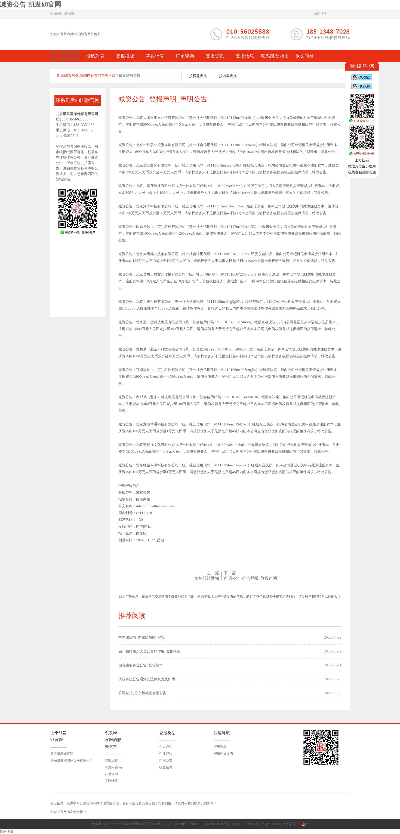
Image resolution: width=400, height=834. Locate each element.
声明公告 (165, 760)
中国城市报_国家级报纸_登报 (141, 637)
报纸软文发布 (223, 754)
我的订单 (320, 13)
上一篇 (213, 573)
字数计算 (111, 781)
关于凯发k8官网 (61, 754)
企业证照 (165, 754)
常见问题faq (113, 767)
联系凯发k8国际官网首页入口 (71, 760)
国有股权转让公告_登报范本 (140, 665)
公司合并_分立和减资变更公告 (142, 693)
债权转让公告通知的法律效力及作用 (146, 679)
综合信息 (165, 767)
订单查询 (111, 774)
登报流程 (111, 760)
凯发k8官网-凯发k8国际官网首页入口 (77, 34)
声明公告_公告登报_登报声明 (250, 578)
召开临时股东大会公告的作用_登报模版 (149, 651)
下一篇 (230, 573)
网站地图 (6, 831)
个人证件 (165, 747)
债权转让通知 (207, 578)
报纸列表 (220, 747)
